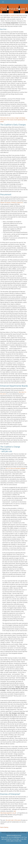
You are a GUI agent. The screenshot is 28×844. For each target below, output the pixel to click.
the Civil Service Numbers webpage (16, 468)
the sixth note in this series (13, 820)
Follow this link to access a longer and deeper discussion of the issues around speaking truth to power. (13, 119)
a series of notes (14, 15)
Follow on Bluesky (14, 832)
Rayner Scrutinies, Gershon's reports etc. (12, 202)
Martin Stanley (4, 827)
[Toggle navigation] (3, 2)
